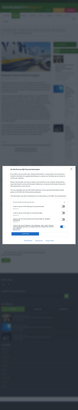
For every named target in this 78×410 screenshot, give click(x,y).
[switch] (62, 206)
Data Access (39, 240)
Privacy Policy (50, 240)
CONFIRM (25, 234)
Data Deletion (28, 240)
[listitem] (39, 202)
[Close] (72, 169)
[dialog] (39, 205)
